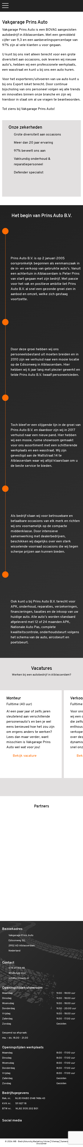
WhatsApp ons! (17, 973)
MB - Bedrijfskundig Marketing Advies (31, 1141)
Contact (8, 962)
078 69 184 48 (17, 968)
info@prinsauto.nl (19, 978)
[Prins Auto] (41, 6)
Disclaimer (41, 1144)
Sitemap (55, 1141)
